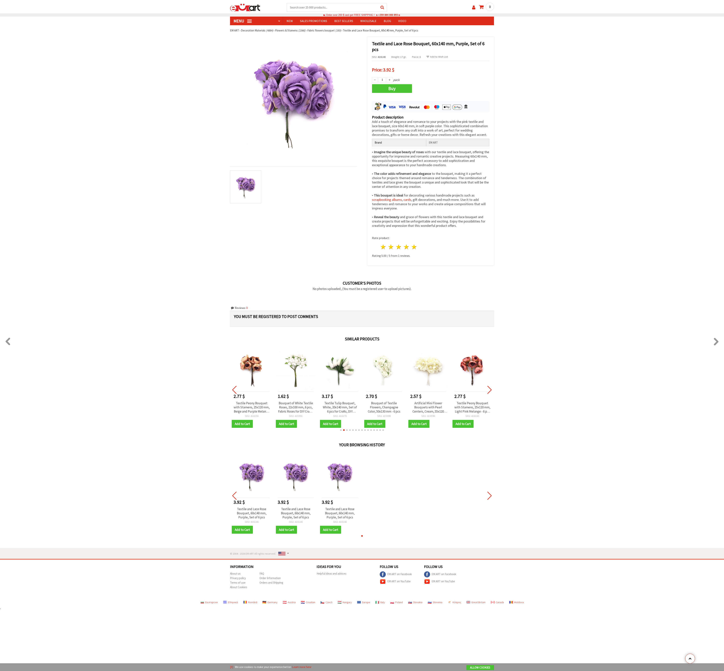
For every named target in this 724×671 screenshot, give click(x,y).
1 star (383, 247)
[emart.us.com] (245, 7)
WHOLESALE (368, 21)
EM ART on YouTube (399, 581)
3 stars (399, 247)
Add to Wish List (439, 56)
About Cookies (238, 587)
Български (211, 602)
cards (407, 199)
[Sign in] (473, 7)
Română (252, 602)
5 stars (414, 247)
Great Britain (478, 602)
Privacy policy (238, 578)
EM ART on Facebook (399, 574)
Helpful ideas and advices (331, 573)
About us (235, 573)
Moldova (519, 602)
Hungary (347, 602)
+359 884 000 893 (388, 15)
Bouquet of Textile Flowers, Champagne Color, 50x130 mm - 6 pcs (340, 407)
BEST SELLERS (343, 21)
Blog (387, 21)
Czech (328, 602)
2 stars (391, 247)
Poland (399, 602)
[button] (341, 430)
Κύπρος (456, 602)
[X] (231, 667)
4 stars (406, 247)
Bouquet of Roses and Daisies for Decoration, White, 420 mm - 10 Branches (472, 407)
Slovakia (418, 602)
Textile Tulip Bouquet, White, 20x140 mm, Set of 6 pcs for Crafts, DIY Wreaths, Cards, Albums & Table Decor (295, 407)
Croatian (310, 602)
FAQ (261, 573)
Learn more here (301, 667)
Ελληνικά (233, 602)
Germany (272, 602)
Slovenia (437, 602)
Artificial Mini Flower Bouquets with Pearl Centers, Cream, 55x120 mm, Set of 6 (384, 407)
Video (402, 21)
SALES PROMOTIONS (313, 21)
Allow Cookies (480, 667)
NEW (290, 21)
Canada (500, 602)
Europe (366, 602)
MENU (239, 21)
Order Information (270, 578)
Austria (292, 602)
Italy (382, 602)
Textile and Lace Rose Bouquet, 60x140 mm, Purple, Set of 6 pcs (251, 513)
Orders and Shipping (271, 582)
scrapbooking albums (387, 199)
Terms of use (237, 582)
